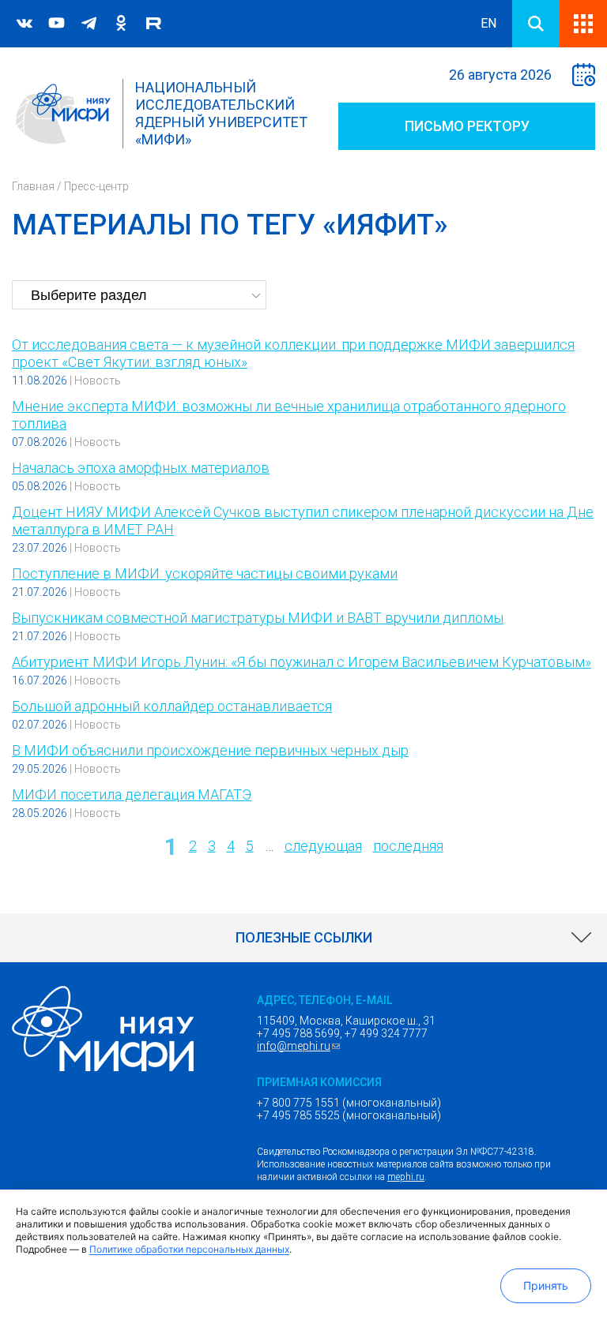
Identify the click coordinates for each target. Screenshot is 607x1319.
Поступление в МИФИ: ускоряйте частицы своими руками (205, 573)
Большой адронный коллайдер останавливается (172, 706)
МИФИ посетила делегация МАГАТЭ (131, 794)
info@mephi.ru (300, 1046)
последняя (408, 845)
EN (488, 23)
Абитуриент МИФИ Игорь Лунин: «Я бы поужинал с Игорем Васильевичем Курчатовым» (301, 662)
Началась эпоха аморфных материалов (141, 467)
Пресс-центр (96, 186)
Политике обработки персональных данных (189, 1249)
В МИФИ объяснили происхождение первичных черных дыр (210, 750)
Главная (33, 186)
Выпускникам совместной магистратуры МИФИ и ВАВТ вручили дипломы (257, 617)
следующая (323, 845)
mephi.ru (405, 1176)
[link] (303, 937)
